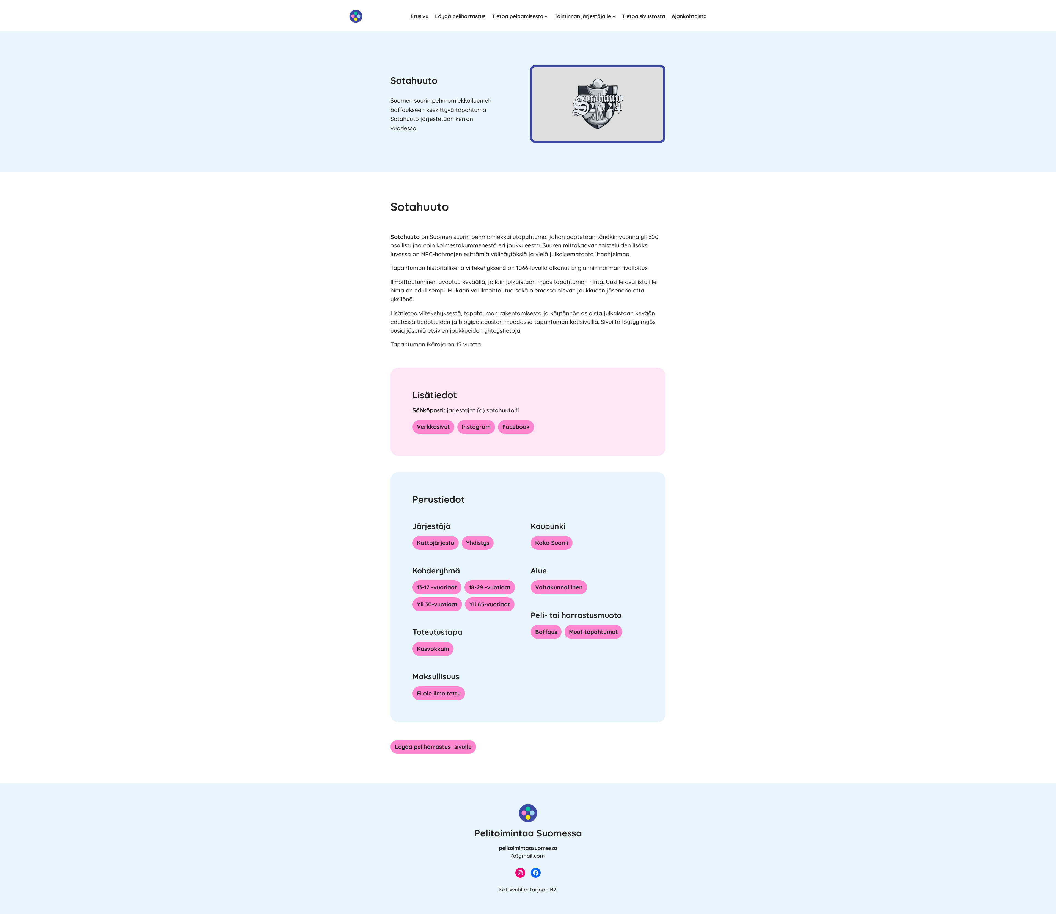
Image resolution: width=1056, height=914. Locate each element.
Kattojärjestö (435, 542)
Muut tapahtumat (593, 631)
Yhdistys (477, 542)
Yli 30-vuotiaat (437, 604)
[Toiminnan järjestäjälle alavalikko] (613, 16)
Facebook (516, 426)
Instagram (476, 426)
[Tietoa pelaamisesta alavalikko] (546, 16)
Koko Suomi (551, 542)
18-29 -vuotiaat (490, 587)
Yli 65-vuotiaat (489, 604)
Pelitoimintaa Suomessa (528, 833)
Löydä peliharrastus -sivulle (433, 746)
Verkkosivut (433, 426)
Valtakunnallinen (559, 587)
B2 (553, 889)
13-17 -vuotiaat (437, 587)
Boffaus (546, 631)
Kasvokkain (433, 648)
